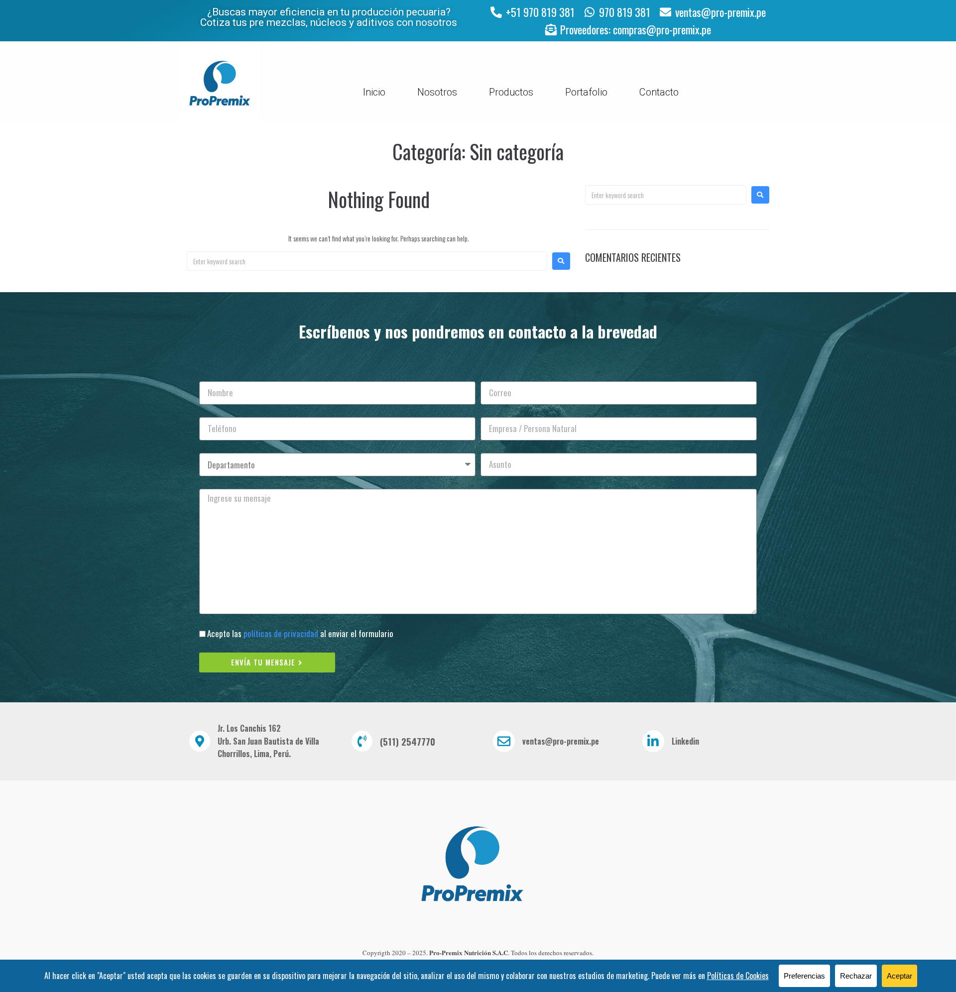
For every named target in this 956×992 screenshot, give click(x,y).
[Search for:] (367, 261)
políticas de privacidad (280, 633)
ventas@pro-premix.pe (560, 741)
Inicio (374, 92)
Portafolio (586, 92)
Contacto (659, 92)
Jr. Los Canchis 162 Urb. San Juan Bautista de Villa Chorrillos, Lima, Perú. (268, 741)
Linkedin (685, 741)
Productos (511, 92)
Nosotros (437, 92)
